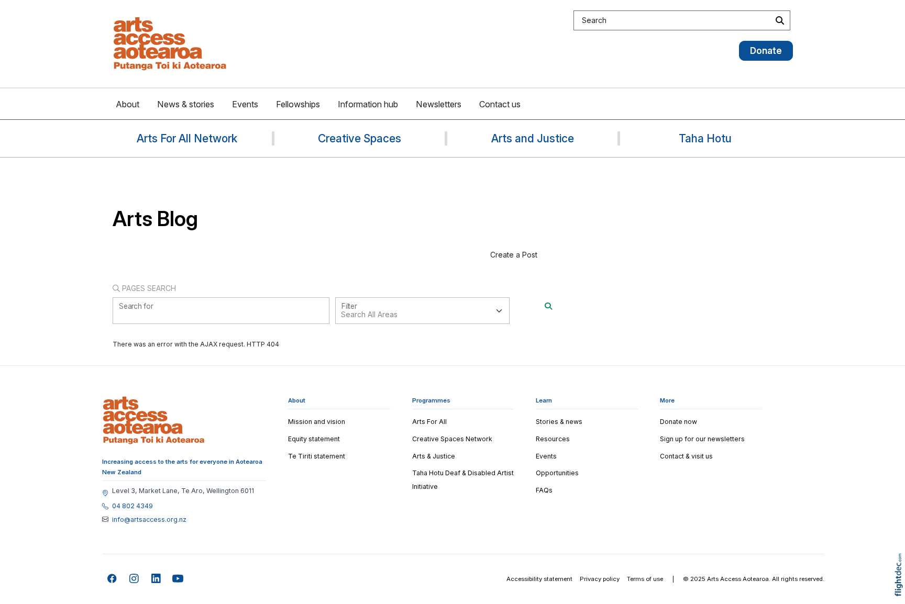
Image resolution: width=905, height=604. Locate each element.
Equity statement (314, 439)
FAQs (544, 490)
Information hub (368, 104)
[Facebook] (112, 579)
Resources (553, 439)
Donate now (678, 422)
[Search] (548, 306)
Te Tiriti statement (316, 456)
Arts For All (429, 422)
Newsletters (438, 104)
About (127, 104)
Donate (766, 50)
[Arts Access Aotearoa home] (153, 420)
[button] (901, 589)
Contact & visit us (686, 456)
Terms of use (645, 579)
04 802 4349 (132, 506)
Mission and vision (316, 422)
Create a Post (513, 254)
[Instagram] (134, 579)
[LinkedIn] (156, 579)
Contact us (500, 104)
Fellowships (298, 104)
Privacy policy (600, 579)
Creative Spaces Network (452, 439)
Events (245, 104)
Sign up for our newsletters (702, 439)
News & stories (185, 104)
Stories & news (559, 422)
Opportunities (557, 473)
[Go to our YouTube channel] (178, 579)
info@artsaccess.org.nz (149, 520)
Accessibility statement (539, 579)
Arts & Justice (433, 456)
